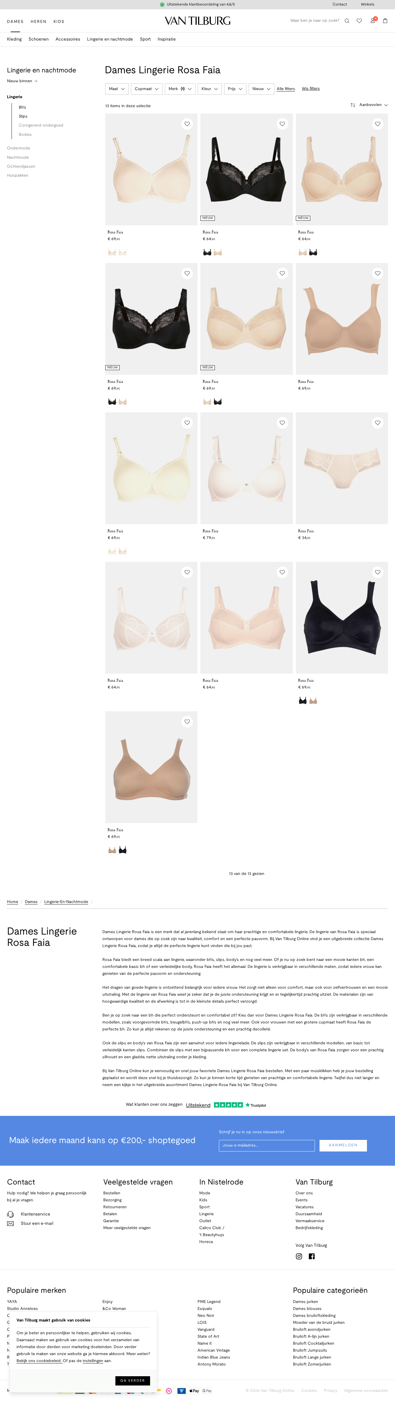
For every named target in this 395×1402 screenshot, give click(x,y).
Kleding (14, 39)
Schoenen (39, 39)
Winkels (367, 4)
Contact (340, 4)
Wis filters (311, 89)
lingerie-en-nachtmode (66, 902)
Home (12, 902)
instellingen (93, 1361)
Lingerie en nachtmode (110, 39)
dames (31, 902)
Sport (145, 39)
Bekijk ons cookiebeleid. (39, 1361)
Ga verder (132, 1380)
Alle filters (286, 89)
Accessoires (68, 39)
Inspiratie (167, 39)
